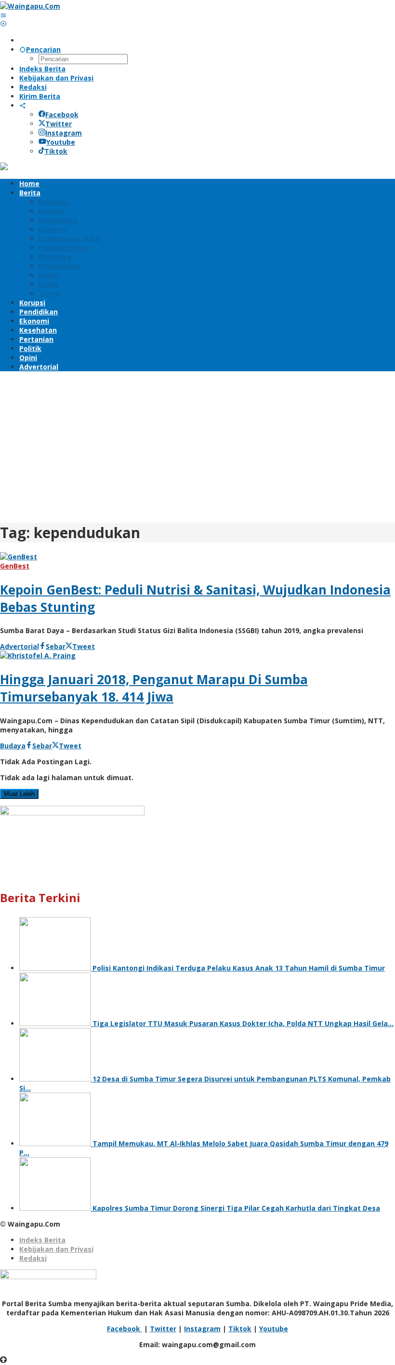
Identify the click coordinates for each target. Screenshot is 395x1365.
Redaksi (33, 1258)
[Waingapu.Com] (30, 6)
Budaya (13, 745)
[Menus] (3, 15)
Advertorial (19, 646)
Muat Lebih (19, 793)
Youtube (60, 142)
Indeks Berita (42, 1239)
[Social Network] (22, 105)
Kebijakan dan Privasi (56, 1249)
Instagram (63, 132)
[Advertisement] (197, 445)
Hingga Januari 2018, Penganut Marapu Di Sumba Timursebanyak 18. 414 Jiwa (154, 688)
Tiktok (55, 151)
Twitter (58, 123)
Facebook (62, 114)
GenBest (14, 565)
